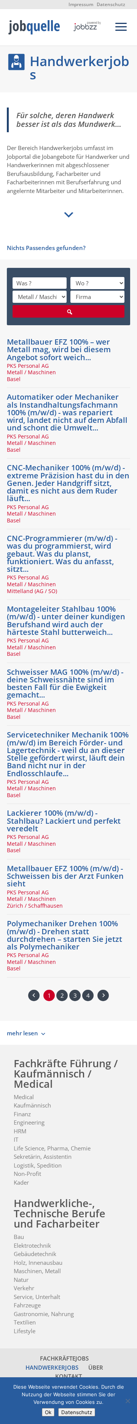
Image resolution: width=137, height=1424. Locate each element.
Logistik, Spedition (38, 1165)
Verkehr (24, 1288)
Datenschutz (111, 4)
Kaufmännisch (32, 1105)
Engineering (29, 1122)
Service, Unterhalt (37, 1297)
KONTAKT (68, 1376)
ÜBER (95, 1367)
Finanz (22, 1114)
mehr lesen (22, 1033)
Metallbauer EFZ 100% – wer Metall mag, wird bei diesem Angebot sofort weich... (59, 349)
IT (16, 1139)
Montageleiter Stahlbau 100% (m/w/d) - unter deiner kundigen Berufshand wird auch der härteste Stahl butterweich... (66, 620)
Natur (21, 1279)
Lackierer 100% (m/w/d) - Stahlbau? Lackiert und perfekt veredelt (64, 820)
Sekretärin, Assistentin (43, 1156)
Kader (21, 1182)
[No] (127, 1401)
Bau (19, 1236)
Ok (48, 1412)
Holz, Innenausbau (38, 1262)
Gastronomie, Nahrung (44, 1314)
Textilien (25, 1322)
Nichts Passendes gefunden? (46, 248)
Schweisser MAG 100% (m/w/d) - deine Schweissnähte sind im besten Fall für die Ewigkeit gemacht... (65, 683)
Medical (24, 1097)
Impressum (80, 4)
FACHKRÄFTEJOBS (64, 1358)
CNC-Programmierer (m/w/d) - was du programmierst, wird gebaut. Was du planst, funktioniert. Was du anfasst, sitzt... (62, 553)
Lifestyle (24, 1331)
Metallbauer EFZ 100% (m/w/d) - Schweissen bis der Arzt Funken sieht (65, 876)
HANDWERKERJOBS (51, 1367)
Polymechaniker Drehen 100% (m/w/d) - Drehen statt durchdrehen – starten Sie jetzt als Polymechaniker (64, 935)
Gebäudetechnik (35, 1254)
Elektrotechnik (32, 1245)
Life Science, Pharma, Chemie (52, 1148)
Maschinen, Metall (37, 1271)
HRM (20, 1131)
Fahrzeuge (27, 1305)
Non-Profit (27, 1173)
